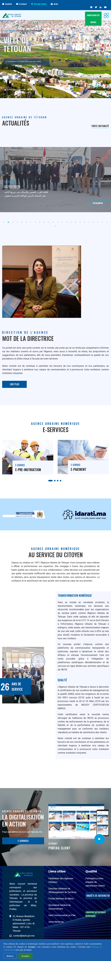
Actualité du (10, 178)
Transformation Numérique (75, 595)
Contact (23, 4)
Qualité (8, 4)
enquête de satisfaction (98, 895)
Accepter (25, 955)
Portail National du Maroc (61, 898)
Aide (56, 4)
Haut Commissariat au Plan (62, 915)
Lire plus (98, 203)
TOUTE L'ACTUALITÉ (100, 126)
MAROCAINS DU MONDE (93, 19)
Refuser (10, 955)
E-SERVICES (23, 841)
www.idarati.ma (56, 921)
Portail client (40, 4)
